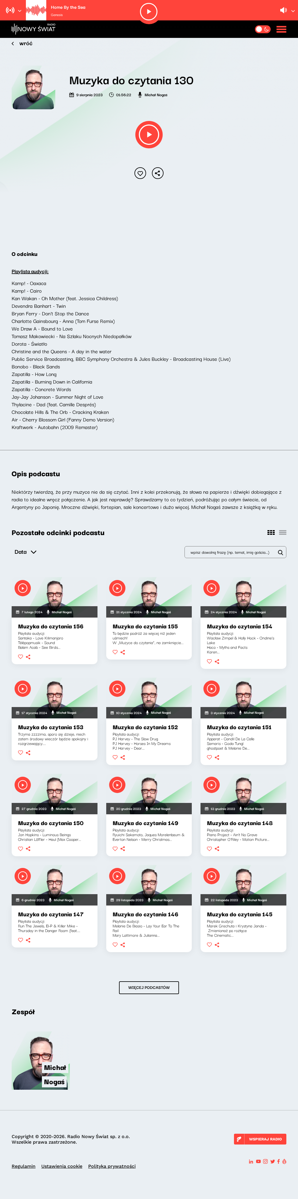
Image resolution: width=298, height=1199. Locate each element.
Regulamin (24, 1166)
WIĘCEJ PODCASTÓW (149, 987)
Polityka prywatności (112, 1166)
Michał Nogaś (156, 94)
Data (20, 551)
